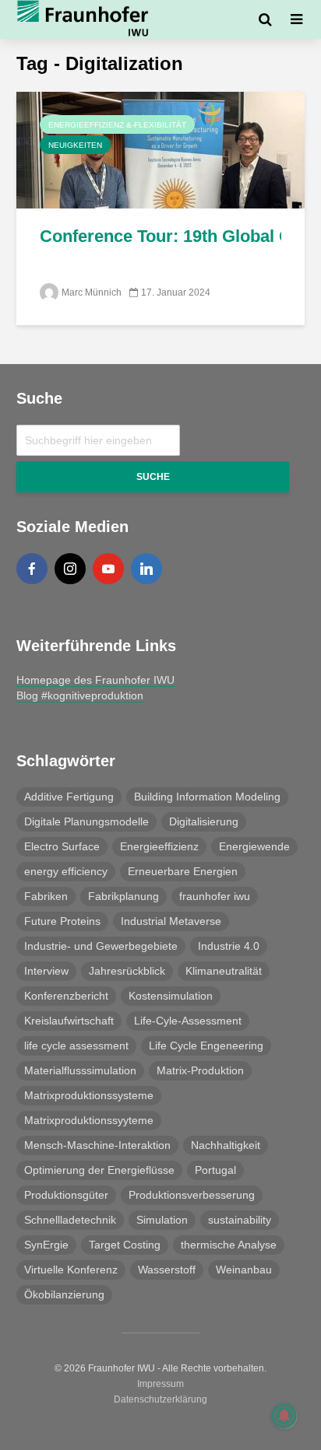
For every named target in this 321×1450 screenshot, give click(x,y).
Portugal (215, 1170)
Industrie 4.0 (228, 946)
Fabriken (46, 896)
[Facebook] (32, 568)
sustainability (239, 1220)
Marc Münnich (92, 292)
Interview (46, 971)
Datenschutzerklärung (160, 1399)
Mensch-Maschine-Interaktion (97, 1145)
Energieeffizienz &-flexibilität (117, 125)
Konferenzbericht (66, 995)
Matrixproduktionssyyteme (88, 1120)
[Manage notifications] (284, 1415)
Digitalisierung (203, 821)
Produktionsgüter (66, 1195)
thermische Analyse (229, 1244)
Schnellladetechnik (70, 1220)
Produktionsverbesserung (192, 1195)
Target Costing (124, 1244)
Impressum (160, 1383)
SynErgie (46, 1244)
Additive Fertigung (69, 796)
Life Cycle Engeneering (206, 1045)
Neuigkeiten (75, 145)
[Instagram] (70, 568)
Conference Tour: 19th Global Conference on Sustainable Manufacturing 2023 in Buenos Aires (160, 236)
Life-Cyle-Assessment (188, 1020)
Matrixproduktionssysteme (88, 1095)
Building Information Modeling (207, 796)
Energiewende (254, 846)
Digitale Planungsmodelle (86, 821)
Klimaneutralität (223, 971)
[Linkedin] (146, 568)
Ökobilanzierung (64, 1294)
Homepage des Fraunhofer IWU (95, 680)
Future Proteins (62, 921)
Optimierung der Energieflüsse (99, 1170)
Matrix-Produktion (200, 1070)
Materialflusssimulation (80, 1070)
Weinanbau (244, 1269)
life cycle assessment (76, 1045)
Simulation (162, 1220)
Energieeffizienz (159, 846)
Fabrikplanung (123, 896)
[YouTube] (108, 568)
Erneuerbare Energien (183, 871)
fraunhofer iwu (214, 896)
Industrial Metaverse (171, 921)
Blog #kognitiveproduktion (79, 695)
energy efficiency (66, 871)
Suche (153, 476)
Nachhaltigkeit (225, 1145)
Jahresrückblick (127, 971)
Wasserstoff (167, 1269)
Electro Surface (62, 846)
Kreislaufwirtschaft (69, 1020)
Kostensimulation (171, 995)
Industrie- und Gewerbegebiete (101, 946)
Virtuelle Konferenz (71, 1269)
